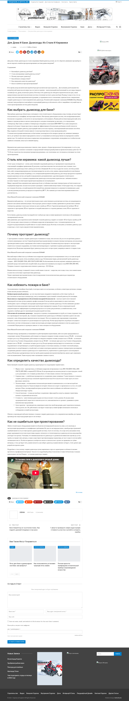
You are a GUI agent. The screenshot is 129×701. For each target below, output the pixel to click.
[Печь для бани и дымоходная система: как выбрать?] (21, 554)
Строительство (24, 27)
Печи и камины (13, 38)
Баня (82, 27)
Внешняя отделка (51, 27)
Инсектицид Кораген (14, 659)
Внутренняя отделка (69, 27)
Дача (90, 27)
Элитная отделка (101, 693)
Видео (37, 27)
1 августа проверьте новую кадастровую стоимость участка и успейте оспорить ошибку (65, 530)
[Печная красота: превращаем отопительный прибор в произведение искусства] (69, 554)
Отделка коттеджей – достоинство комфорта (45, 2)
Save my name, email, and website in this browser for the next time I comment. (34, 621)
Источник (79, 492)
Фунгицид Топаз (13, 671)
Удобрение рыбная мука (15, 663)
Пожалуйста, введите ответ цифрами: (18, 625)
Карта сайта (73, 2)
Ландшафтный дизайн (85, 693)
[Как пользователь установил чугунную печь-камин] (45, 554)
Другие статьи (114, 693)
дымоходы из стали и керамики (20, 498)
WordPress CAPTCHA (78, 635)
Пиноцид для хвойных (15, 667)
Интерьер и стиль (104, 27)
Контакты (65, 2)
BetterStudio (118, 698)
